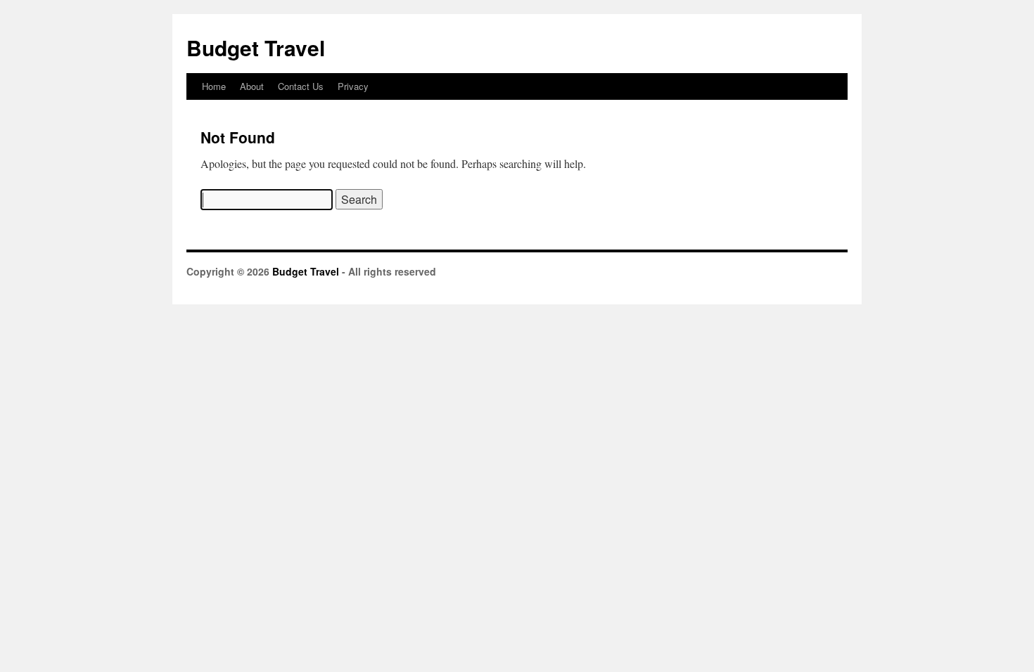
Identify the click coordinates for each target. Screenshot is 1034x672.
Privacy (353, 86)
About (252, 86)
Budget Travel (255, 47)
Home (214, 86)
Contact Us (301, 86)
